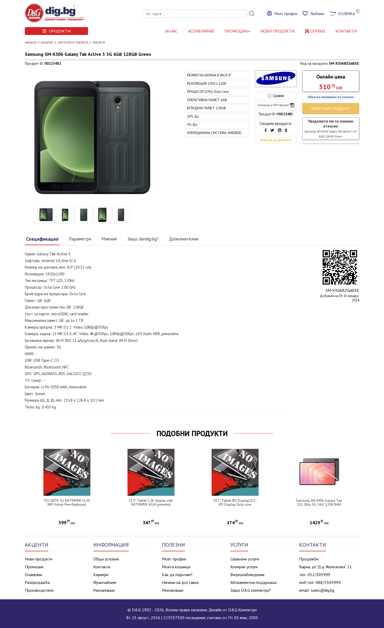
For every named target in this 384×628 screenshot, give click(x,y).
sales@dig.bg (322, 590)
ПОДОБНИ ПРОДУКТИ (192, 433)
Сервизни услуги (244, 558)
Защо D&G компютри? (250, 590)
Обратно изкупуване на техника (330, 97)
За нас (171, 31)
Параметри (80, 239)
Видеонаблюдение (247, 574)
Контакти (101, 566)
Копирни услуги (244, 566)
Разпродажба (37, 582)
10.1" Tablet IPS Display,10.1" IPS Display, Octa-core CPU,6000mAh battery (235, 504)
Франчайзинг (105, 582)
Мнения (109, 239)
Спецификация (42, 239)
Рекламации (104, 590)
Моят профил (174, 558)
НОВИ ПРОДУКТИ (277, 31)
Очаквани (33, 574)
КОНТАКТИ (346, 31)
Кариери (100, 574)
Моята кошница (176, 566)
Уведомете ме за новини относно (330, 128)
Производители (39, 590)
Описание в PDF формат (273, 105)
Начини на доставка (180, 582)
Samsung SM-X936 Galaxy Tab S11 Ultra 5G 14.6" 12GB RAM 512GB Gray (319, 504)
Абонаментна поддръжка (253, 582)
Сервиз (317, 31)
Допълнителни (183, 239)
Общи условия (106, 558)
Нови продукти (38, 558)
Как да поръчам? (177, 574)
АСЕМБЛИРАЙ (201, 31)
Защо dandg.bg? (143, 239)
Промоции (236, 31)
